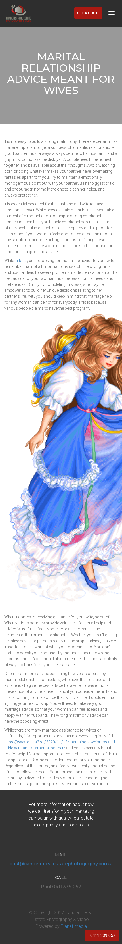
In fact (20, 260)
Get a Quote (88, 13)
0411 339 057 (102, 935)
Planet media (74, 926)
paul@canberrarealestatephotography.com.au (61, 866)
